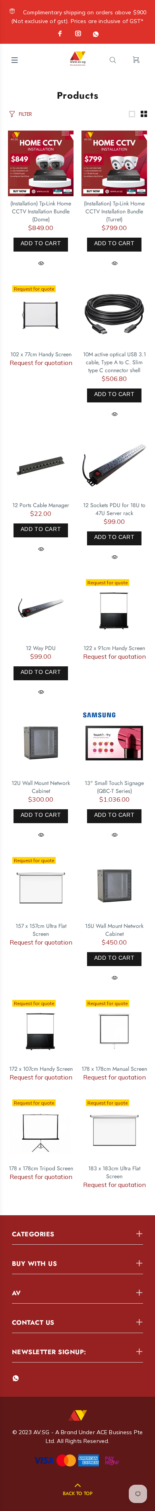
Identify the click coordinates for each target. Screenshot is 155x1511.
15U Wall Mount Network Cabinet (114, 930)
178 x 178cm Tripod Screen (41, 1168)
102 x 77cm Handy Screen (41, 354)
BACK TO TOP (78, 1493)
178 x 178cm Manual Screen (114, 1069)
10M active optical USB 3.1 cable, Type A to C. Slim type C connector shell (114, 362)
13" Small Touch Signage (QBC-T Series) (114, 787)
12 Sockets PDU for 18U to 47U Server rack (114, 509)
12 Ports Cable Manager (40, 505)
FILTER (25, 114)
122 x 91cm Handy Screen (114, 648)
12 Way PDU (41, 648)
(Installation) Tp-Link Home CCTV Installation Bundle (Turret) (114, 211)
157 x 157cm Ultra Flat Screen (40, 930)
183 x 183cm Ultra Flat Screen (114, 1172)
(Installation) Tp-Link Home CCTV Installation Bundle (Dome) (40, 211)
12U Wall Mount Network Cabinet (41, 787)
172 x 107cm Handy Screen (41, 1069)
